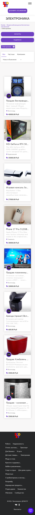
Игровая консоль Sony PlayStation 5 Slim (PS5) (17, 188)
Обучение (8, 493)
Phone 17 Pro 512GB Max (17, 229)
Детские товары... (11, 455)
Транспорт (24, 447)
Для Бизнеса (9, 451)
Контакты (17, 509)
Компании (21, 54)
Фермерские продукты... (14, 485)
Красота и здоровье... (13, 462)
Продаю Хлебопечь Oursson (17, 359)
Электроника (6, 47)
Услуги (19, 451)
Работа (7, 444)
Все (4, 54)
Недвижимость (18, 444)
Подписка (17, 40)
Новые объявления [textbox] (9, 59)
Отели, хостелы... (11, 447)
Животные (9, 474)
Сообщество (19, 493)
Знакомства (22, 489)
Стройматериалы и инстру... (15, 478)
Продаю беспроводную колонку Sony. (17, 101)
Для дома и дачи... (25, 470)
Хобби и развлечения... (13, 466)
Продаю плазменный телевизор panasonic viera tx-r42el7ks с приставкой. (17, 273)
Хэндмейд (9, 481)
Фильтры (17, 34)
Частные (11, 54)
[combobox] (12, 60)
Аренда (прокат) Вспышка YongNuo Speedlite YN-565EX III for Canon (17, 316)
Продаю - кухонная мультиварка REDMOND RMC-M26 (17, 403)
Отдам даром (10, 489)
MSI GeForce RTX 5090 (17, 144)
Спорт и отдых (10, 470)
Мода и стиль (10, 459)
